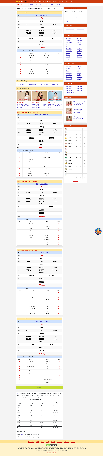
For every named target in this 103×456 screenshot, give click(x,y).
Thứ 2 (26, 4)
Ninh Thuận (69, 74)
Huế (78, 70)
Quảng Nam (79, 76)
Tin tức (70, 1)
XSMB (32, 1)
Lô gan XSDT (55, 84)
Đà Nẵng (74, 15)
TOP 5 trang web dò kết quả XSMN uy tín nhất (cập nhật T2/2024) (79, 103)
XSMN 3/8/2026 (33, 181)
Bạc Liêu (79, 38)
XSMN (36, 1)
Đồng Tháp (68, 48)
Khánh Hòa (68, 72)
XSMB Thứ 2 (69, 86)
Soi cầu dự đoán (47, 1)
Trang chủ (31, 441)
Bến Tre (68, 40)
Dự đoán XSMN (20, 102)
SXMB (22, 437)
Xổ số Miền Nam (69, 35)
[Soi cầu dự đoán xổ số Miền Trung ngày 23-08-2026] (39, 96)
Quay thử (55, 1)
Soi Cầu (53, 441)
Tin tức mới (68, 97)
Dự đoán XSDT (21, 84)
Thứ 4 (36, 4)
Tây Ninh (68, 54)
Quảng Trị (79, 79)
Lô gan (66, 1)
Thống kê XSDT (44, 84)
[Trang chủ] (21, 1)
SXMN (22, 434)
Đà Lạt (67, 46)
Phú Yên (79, 74)
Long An (67, 21)
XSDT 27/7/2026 (44, 252)
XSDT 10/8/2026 (44, 115)
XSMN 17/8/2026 (33, 13)
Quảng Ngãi (75, 19)
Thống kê (60, 1)
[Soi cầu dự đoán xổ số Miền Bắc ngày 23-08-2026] (55, 96)
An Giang (68, 38)
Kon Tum (79, 72)
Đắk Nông (74, 17)
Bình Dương (79, 40)
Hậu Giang (67, 17)
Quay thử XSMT (80, 29)
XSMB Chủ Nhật (70, 92)
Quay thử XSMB (70, 29)
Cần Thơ (79, 44)
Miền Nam (19, 4)
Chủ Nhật (58, 4)
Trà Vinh (68, 57)
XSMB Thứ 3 (79, 86)
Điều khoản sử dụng (51, 452)
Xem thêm (39, 387)
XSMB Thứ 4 (69, 88)
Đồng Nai (79, 46)
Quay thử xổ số (68, 25)
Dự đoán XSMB (51, 102)
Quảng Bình (69, 76)
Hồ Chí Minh (68, 19)
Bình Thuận (79, 42)
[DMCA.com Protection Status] (51, 445)
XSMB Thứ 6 (69, 90)
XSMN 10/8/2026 (33, 112)
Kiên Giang (79, 50)
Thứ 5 (41, 4)
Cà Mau (68, 44)
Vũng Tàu (68, 59)
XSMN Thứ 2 (25, 13)
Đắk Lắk (68, 68)
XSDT (36, 15)
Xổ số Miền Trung (69, 63)
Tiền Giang (79, 54)
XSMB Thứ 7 (79, 90)
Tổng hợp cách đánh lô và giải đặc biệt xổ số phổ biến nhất (79, 118)
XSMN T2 (47, 397)
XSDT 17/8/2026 (44, 15)
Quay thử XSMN (70, 31)
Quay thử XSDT (32, 84)
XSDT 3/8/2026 (44, 184)
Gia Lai (67, 70)
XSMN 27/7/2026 (33, 250)
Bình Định (68, 66)
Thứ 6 (47, 4)
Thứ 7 (52, 4)
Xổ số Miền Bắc (68, 83)
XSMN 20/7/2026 (33, 319)
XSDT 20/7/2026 (44, 321)
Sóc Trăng (79, 52)
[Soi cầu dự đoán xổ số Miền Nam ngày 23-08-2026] (24, 96)
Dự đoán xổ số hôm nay (23, 88)
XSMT (40, 1)
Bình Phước (68, 15)
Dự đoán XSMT (36, 102)
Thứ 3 (31, 4)
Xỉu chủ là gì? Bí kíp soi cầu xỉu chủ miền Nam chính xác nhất (79, 111)
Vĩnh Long (79, 57)
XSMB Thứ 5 (79, 88)
